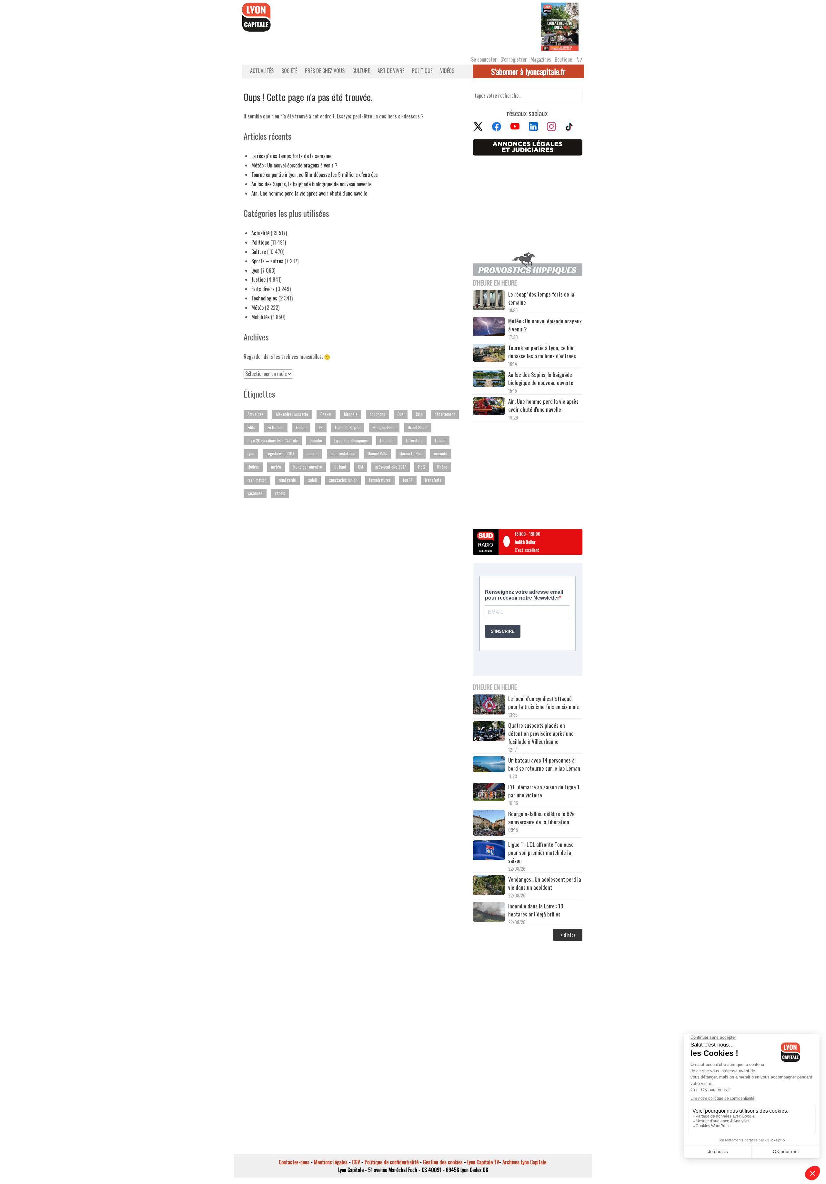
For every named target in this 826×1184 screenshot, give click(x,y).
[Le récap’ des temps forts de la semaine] (489, 301)
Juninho (316, 441)
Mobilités (260, 317)
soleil (312, 480)
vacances (255, 493)
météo (276, 467)
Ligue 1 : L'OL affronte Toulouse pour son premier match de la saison (541, 852)
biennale (351, 414)
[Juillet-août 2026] (560, 26)
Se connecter (484, 59)
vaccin (280, 493)
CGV (356, 1162)
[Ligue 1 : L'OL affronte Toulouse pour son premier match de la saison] (489, 851)
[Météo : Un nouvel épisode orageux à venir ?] (489, 327)
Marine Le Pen (410, 453)
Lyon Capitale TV (483, 1162)
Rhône (442, 467)
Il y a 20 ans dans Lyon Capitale (272, 441)
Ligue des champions (351, 441)
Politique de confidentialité (391, 1162)
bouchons (377, 414)
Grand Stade (418, 427)
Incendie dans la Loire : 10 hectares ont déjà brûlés (535, 910)
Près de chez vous (325, 71)
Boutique (563, 59)
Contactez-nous (294, 1162)
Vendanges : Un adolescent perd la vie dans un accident (544, 883)
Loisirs (440, 441)
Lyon (255, 270)
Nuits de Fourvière (307, 467)
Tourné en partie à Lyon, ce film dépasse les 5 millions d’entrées (314, 174)
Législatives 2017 (280, 453)
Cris (419, 414)
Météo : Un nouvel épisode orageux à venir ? (294, 165)
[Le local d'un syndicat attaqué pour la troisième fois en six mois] (489, 705)
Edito (251, 427)
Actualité (260, 233)
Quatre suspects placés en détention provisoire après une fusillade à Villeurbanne (541, 733)
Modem (253, 467)
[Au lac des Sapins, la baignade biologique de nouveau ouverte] (489, 379)
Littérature (414, 441)
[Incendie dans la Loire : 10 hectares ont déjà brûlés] (489, 913)
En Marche (275, 427)
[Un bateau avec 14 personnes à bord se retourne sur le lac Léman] (489, 765)
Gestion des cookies (443, 1162)
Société (289, 71)
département (445, 414)
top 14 (408, 480)
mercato (440, 453)
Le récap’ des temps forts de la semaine (291, 156)
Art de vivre (391, 71)
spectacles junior (343, 480)
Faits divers (263, 289)
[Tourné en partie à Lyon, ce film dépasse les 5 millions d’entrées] (489, 353)
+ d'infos (567, 934)
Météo (257, 307)
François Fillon (384, 427)
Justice (258, 279)
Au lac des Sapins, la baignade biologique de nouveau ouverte (311, 184)
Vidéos (447, 71)
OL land (340, 467)
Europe (301, 427)
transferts (433, 480)
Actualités (262, 71)
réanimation (257, 480)
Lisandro (387, 441)
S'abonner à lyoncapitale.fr (528, 71)
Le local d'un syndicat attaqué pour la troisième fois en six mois (543, 702)
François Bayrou (347, 427)
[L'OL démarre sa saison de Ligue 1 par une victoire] (489, 793)
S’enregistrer (513, 59)
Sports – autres (267, 261)
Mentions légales (331, 1162)
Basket (326, 414)
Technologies (264, 298)
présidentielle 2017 (390, 467)
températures (380, 480)
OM (360, 467)
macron (312, 453)
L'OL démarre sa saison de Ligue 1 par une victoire (543, 791)
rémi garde (287, 480)
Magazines (540, 59)
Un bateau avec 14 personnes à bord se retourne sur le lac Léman (544, 764)
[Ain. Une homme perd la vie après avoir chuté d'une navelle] (489, 407)
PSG (421, 467)
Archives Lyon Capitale (524, 1162)
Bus (401, 414)
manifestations (343, 453)
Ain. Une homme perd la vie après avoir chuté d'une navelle (309, 193)
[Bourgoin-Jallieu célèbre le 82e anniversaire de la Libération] (489, 823)
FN (321, 427)
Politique (422, 71)
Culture (361, 71)
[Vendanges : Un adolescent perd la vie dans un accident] (489, 886)
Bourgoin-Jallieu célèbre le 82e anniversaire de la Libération (541, 818)
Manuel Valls (377, 453)
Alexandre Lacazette (292, 414)
